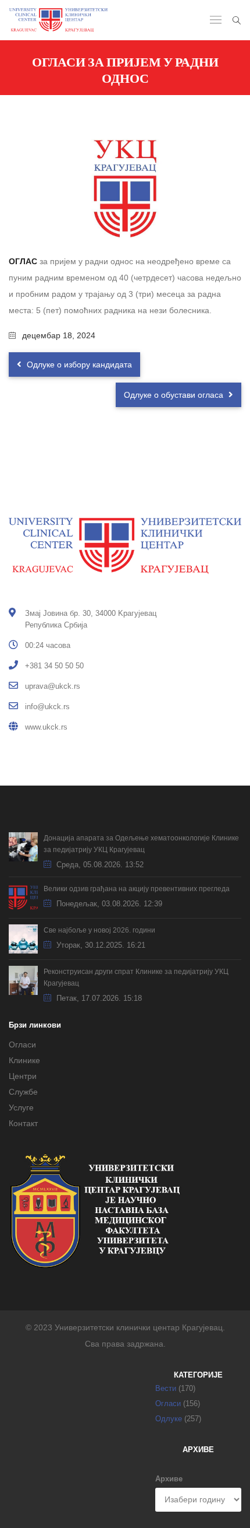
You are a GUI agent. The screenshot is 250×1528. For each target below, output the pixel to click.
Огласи (22, 1044)
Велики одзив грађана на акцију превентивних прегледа (137, 889)
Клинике (24, 1060)
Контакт (23, 1123)
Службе (23, 1091)
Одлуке (168, 1418)
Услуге (21, 1107)
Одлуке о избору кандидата (78, 364)
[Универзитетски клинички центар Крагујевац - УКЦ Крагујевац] (58, 20)
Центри (23, 1076)
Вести (165, 1388)
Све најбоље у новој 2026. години (99, 930)
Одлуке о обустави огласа (175, 394)
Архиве (169, 1478)
